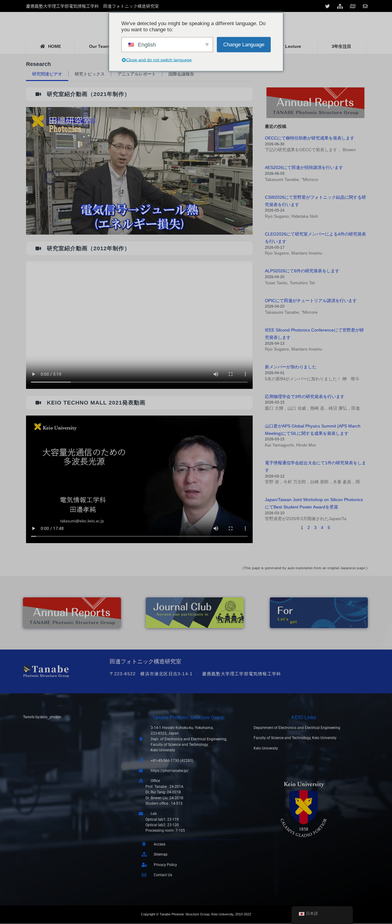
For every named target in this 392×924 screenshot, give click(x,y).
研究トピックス (90, 73)
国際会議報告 (181, 73)
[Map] (353, 6)
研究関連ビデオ (47, 73)
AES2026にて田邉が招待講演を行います (304, 167)
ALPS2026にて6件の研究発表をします (302, 270)
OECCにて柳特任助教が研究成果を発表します (309, 138)
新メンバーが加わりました (290, 366)
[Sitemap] (340, 6)
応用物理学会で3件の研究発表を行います (305, 396)
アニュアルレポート (136, 73)
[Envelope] (366, 6)
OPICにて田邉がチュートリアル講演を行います (311, 300)
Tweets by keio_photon (42, 717)
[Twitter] (328, 6)
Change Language (243, 44)
